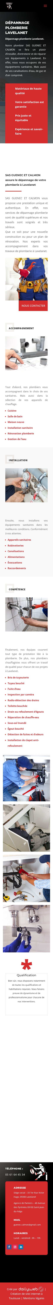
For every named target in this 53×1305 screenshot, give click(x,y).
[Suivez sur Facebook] (9, 1247)
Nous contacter (33, 305)
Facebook (41, 1152)
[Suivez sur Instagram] (15, 1247)
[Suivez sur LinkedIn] (21, 1247)
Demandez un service (28, 375)
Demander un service (28, 507)
